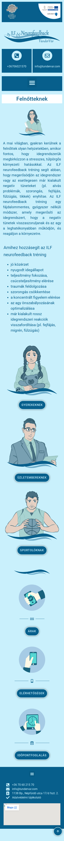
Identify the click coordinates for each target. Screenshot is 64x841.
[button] (32, 82)
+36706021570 (16, 66)
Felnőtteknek (32, 99)
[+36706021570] (17, 56)
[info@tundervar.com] (47, 56)
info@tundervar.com (47, 66)
